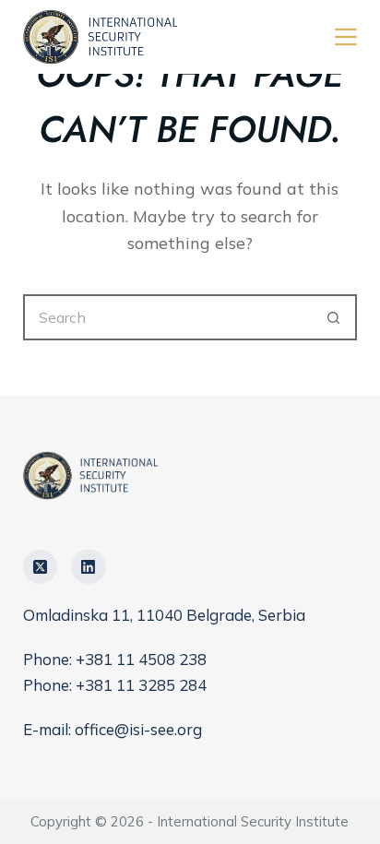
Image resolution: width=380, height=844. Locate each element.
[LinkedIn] (88, 567)
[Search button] (334, 317)
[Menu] (346, 37)
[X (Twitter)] (40, 567)
